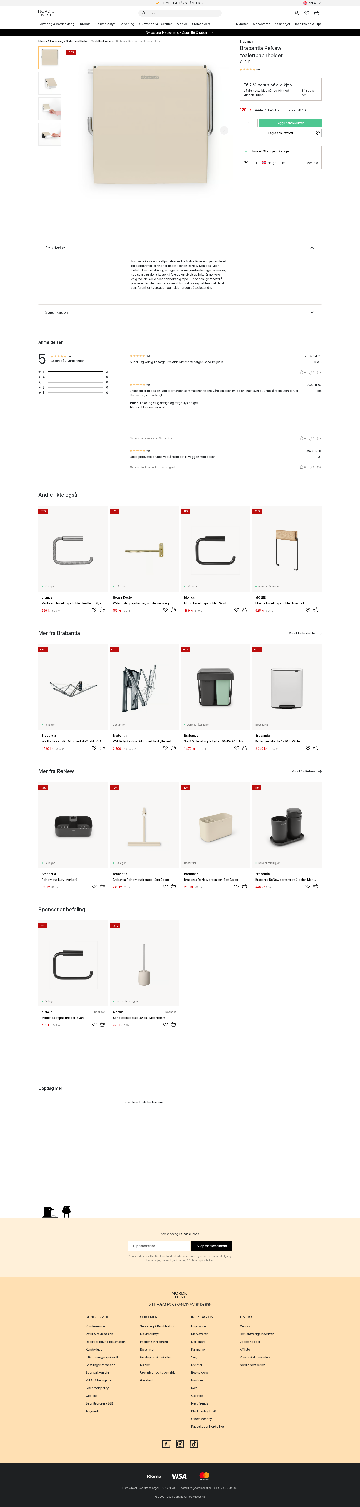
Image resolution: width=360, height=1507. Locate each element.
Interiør (84, 24)
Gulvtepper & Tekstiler (155, 24)
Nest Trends (199, 1403)
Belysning (127, 24)
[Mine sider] (297, 13)
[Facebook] (166, 1443)
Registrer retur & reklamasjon (106, 1341)
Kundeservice (95, 1326)
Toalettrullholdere (102, 41)
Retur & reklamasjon (99, 1334)
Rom (194, 1388)
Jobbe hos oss (250, 1341)
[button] (250, 69)
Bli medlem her (308, 93)
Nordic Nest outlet (252, 1365)
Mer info (312, 163)
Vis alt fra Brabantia (302, 633)
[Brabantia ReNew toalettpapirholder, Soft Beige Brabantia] (149, 129)
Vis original (165, 438)
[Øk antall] (255, 123)
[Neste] (224, 130)
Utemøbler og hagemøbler (158, 1372)
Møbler (182, 24)
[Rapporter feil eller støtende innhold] (319, 372)
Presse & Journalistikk (255, 1357)
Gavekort (146, 1380)
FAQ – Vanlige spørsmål (102, 1357)
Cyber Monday (201, 1419)
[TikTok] (194, 1443)
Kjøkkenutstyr (105, 24)
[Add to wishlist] (94, 610)
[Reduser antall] (243, 123)
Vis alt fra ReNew (303, 771)
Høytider (197, 1380)
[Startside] (46, 13)
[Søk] (143, 13)
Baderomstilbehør (77, 41)
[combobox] (312, 3)
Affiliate (245, 1349)
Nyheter (242, 24)
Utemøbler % (201, 24)
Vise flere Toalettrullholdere (144, 1102)
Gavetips (197, 1395)
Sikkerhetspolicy (97, 1388)
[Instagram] (180, 1443)
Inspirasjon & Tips (308, 24)
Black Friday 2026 (203, 1411)
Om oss (245, 1326)
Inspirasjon (198, 1326)
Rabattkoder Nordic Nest (208, 1426)
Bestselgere (199, 1372)
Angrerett (92, 1411)
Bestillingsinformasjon (100, 1365)
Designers (198, 1341)
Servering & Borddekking (56, 24)
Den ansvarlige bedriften (257, 1334)
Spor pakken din (97, 1372)
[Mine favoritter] (307, 13)
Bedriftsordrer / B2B (99, 1403)
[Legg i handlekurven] (102, 609)
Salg (194, 1357)
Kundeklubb (94, 1349)
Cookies (91, 1395)
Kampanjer (282, 24)
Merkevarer (261, 24)
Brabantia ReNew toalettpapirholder (138, 41)
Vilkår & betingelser (99, 1380)
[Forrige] (75, 130)
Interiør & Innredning (50, 41)
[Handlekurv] (317, 13)
